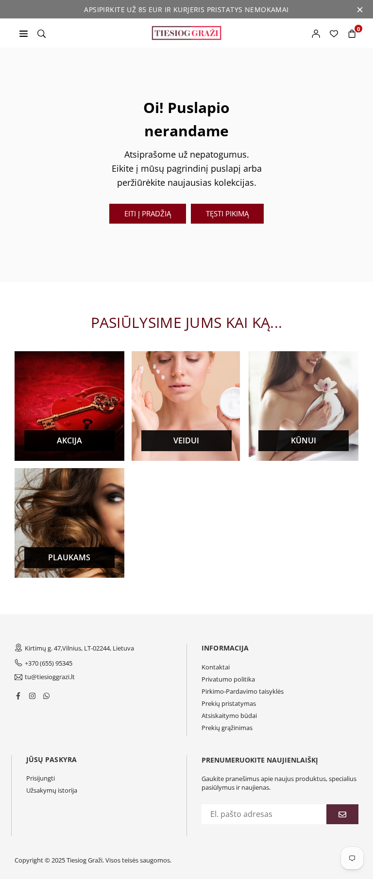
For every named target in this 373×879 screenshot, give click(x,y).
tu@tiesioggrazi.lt (50, 677)
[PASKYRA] (316, 33)
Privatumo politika (228, 679)
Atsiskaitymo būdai (229, 715)
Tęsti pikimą (227, 213)
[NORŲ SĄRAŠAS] (334, 33)
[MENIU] (24, 33)
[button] (352, 33)
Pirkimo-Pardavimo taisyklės (243, 691)
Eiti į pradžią (147, 213)
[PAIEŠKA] (42, 33)
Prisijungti (40, 778)
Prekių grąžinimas (227, 727)
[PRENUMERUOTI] (342, 814)
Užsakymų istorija (51, 790)
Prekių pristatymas (229, 703)
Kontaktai (216, 667)
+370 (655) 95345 (48, 663)
